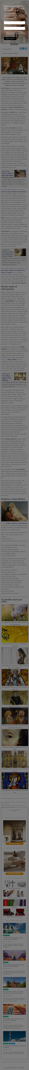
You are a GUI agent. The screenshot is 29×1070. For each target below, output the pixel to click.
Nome (5, 20)
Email (5, 25)
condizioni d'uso (20, 31)
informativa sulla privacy (10, 32)
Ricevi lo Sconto (10, 38)
